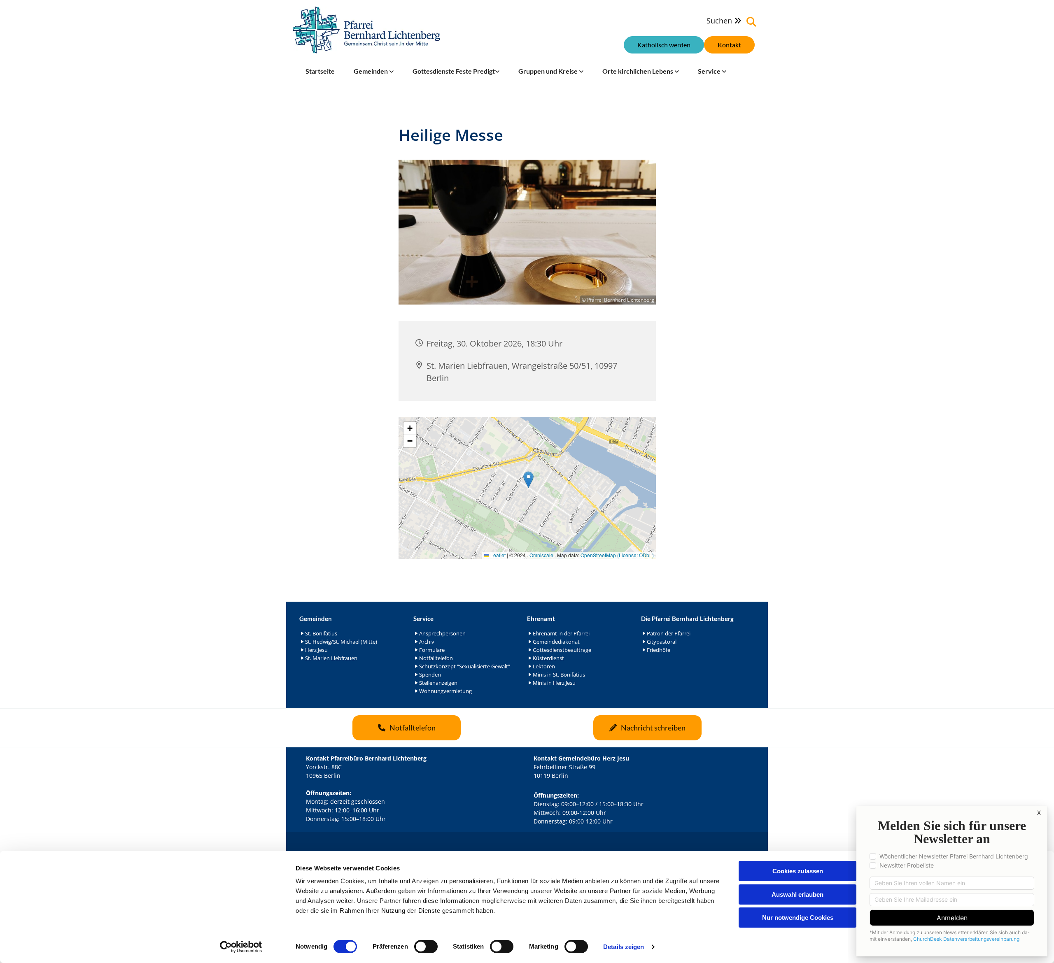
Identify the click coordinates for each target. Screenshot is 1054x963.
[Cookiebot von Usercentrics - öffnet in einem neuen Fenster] (241, 947)
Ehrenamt (541, 618)
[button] (729, 45)
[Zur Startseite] (366, 30)
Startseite (320, 71)
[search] (751, 22)
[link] (373, 71)
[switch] (426, 946)
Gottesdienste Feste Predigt (454, 71)
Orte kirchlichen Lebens (638, 71)
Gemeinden (371, 71)
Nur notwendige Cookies (797, 917)
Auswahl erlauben (797, 894)
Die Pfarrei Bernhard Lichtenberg (687, 618)
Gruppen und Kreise (548, 71)
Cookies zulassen (797, 871)
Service (710, 71)
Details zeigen (623, 946)
